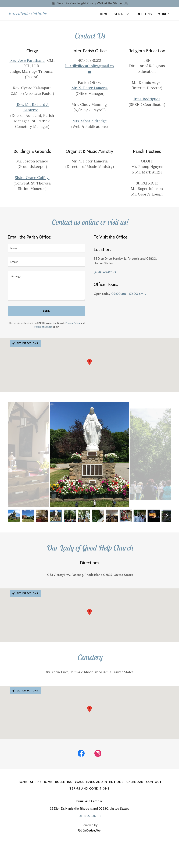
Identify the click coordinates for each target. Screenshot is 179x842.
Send (46, 310)
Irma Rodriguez (147, 99)
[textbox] (46, 248)
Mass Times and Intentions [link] (99, 782)
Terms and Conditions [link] (89, 788)
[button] (121, 14)
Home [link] (103, 14)
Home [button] (22, 782)
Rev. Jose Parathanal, (27, 60)
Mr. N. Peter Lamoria (89, 88)
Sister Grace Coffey (32, 177)
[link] (27, 14)
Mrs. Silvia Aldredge (89, 121)
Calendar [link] (134, 782)
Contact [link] (154, 782)
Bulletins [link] (143, 14)
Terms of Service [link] (43, 326)
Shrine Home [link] (41, 782)
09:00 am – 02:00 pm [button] (127, 294)
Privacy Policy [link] (73, 323)
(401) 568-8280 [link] (105, 272)
